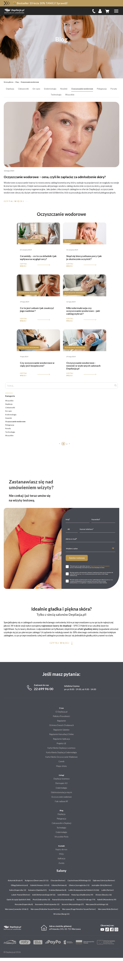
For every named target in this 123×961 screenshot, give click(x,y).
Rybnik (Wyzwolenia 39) (106, 899)
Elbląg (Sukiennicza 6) (19, 885)
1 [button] (63, 444)
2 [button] (66, 444)
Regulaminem (93, 566)
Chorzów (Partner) (58, 880)
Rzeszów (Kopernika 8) (24, 904)
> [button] (69, 443)
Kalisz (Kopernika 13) (17, 890)
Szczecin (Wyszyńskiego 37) (73, 904)
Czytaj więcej (23, 265)
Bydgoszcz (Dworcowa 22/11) (36, 880)
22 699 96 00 (43, 689)
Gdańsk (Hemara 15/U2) (39, 885)
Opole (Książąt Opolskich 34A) (18, 899)
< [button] (59, 443)
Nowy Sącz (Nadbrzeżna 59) (82, 895)
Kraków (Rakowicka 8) (57, 890)
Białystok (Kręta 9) (15, 880)
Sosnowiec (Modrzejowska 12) (47, 904)
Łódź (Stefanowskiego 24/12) (43, 895)
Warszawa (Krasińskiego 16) (97, 904)
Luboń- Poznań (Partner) (20, 895)
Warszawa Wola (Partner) (108, 909)
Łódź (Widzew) (63, 895)
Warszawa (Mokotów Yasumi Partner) (45, 909)
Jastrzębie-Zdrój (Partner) (102, 885)
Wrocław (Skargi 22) (61, 914)
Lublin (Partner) (107, 890)
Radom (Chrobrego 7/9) (86, 899)
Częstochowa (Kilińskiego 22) (79, 880)
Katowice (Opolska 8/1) (37, 890)
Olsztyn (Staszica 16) (103, 895)
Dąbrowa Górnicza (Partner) (104, 880)
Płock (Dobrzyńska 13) (41, 899)
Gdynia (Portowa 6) (59, 885)
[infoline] (93, 11)
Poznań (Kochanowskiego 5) (63, 899)
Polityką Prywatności (104, 566)
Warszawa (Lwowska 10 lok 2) (16, 909)
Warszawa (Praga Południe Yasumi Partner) (79, 909)
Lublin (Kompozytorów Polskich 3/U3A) (83, 890)
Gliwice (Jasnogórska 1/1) (79, 885)
